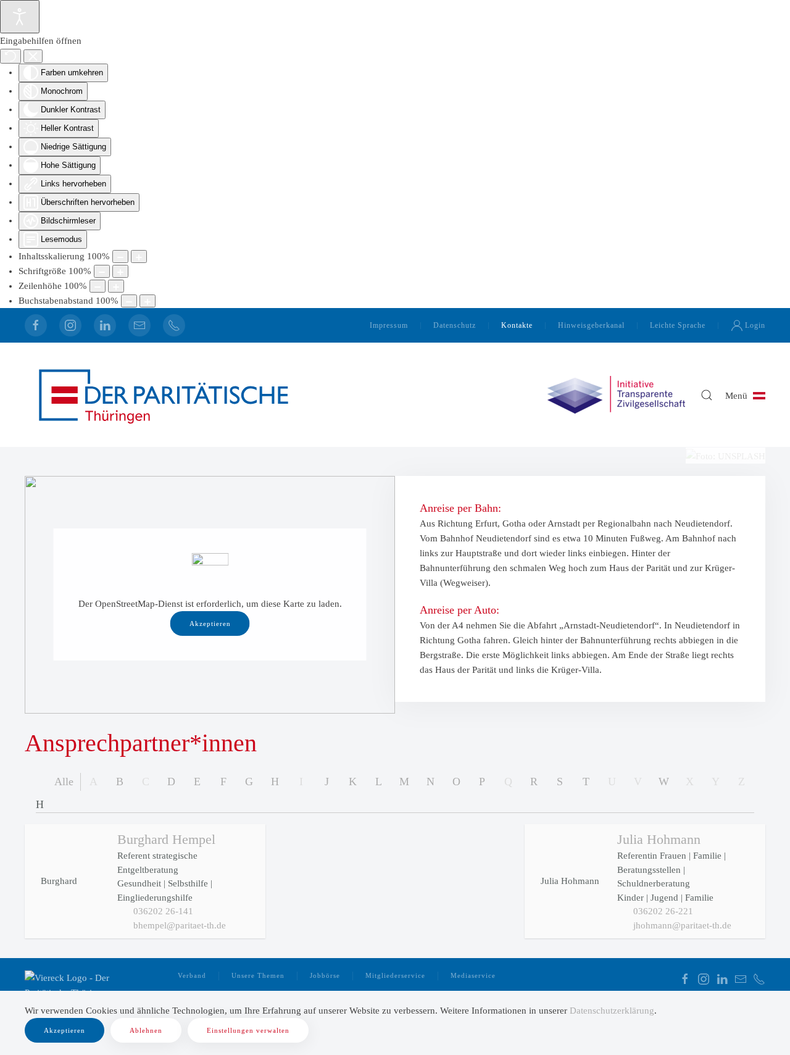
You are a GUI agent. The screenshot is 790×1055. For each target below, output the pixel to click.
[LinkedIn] (105, 325)
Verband (192, 975)
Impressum (389, 325)
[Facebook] (36, 325)
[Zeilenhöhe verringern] (97, 286)
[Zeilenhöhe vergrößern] (116, 286)
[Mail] (139, 325)
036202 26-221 (663, 911)
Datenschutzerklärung (612, 1010)
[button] (707, 395)
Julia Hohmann (659, 839)
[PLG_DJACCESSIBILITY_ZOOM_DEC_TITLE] (120, 256)
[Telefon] (174, 325)
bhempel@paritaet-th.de (179, 925)
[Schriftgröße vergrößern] (120, 271)
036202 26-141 (163, 911)
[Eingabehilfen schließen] (33, 56)
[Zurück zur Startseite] (163, 395)
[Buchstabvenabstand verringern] (129, 300)
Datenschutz (454, 325)
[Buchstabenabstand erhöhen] (147, 300)
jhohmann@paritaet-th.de (682, 925)
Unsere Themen (258, 975)
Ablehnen (146, 1030)
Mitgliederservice (395, 975)
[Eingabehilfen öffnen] (20, 16)
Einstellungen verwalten (248, 1030)
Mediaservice (473, 975)
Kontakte (517, 325)
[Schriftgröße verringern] (102, 271)
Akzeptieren (210, 623)
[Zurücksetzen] (10, 56)
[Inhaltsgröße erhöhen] (139, 256)
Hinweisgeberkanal (591, 325)
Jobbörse (325, 975)
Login (755, 325)
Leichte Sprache (677, 325)
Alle (63, 781)
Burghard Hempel (166, 839)
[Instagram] (70, 325)
